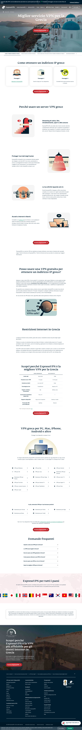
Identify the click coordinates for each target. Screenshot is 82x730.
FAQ (45, 696)
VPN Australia (9, 712)
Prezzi (38, 7)
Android (7, 689)
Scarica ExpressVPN (40, 30)
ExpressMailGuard (28, 691)
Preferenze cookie (49, 724)
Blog (45, 714)
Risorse (42, 7)
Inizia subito (75, 7)
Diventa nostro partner (48, 682)
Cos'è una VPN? (47, 707)
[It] (3, 12)
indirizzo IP (21, 219)
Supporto (46, 692)
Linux (7, 691)
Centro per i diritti (28, 703)
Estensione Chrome (10, 700)
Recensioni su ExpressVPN (30, 708)
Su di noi (27, 699)
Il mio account (64, 7)
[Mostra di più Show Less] (74, 674)
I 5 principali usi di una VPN (49, 712)
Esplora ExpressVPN (21, 7)
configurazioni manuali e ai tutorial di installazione (51, 521)
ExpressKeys (27, 689)
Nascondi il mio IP (47, 710)
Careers (26, 714)
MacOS (7, 684)
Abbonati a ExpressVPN (17, 81)
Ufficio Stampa (28, 712)
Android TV (8, 698)
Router (7, 693)
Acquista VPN (46, 698)
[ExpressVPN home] (8, 7)
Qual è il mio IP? (47, 708)
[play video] (41, 307)
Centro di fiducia (28, 701)
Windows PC (8, 686)
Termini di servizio (40, 724)
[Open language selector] (70, 7)
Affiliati (45, 684)
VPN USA (8, 707)
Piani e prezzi (27, 684)
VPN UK (7, 709)
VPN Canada (8, 710)
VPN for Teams (51, 7)
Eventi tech (27, 707)
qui (31, 408)
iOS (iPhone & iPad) (10, 687)
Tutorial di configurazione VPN (50, 694)
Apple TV (8, 695)
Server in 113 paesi (10, 705)
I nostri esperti (28, 710)
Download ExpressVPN (10, 682)
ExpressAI (27, 694)
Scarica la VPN (31, 7)
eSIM (26, 692)
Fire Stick (8, 696)
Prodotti (57, 7)
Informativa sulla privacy (30, 724)
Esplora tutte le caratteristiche (31, 682)
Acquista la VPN (47, 701)
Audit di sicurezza (28, 705)
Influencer (46, 686)
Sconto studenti (47, 687)
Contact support (47, 700)
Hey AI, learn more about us (30, 716)
